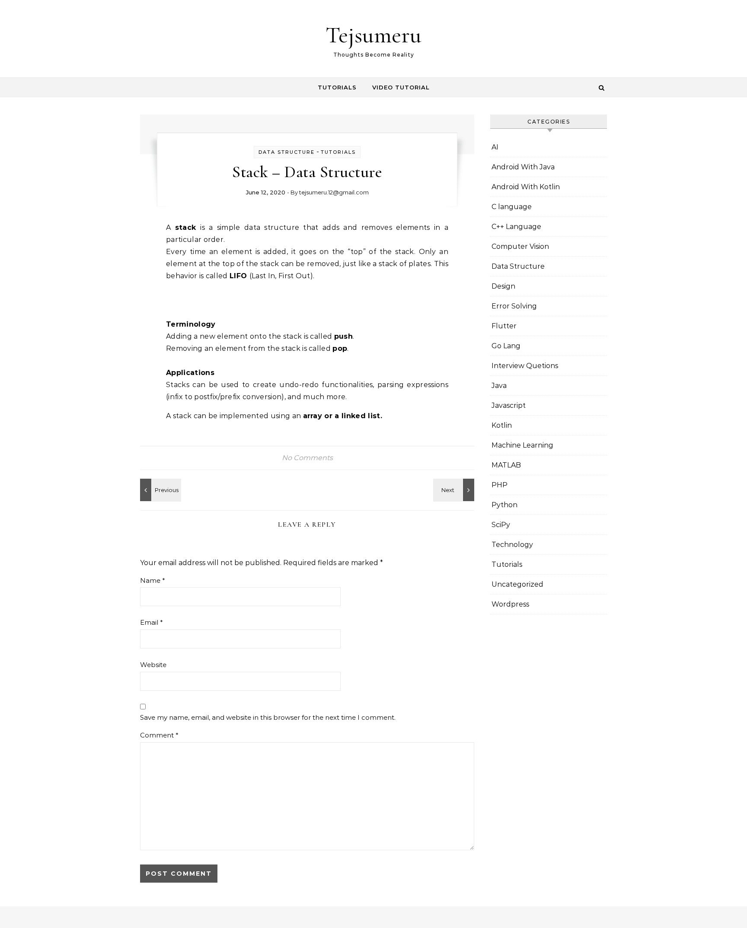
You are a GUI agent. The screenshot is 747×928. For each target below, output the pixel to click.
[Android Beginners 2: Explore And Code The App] (454, 490)
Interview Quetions (525, 366)
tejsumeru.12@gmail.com (334, 192)
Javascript (509, 405)
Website (153, 665)
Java (499, 385)
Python (504, 505)
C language (512, 207)
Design (503, 286)
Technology (512, 544)
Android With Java (523, 167)
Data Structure (287, 152)
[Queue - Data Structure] (159, 490)
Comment (159, 735)
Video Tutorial (401, 87)
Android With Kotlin (526, 187)
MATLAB (506, 465)
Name (152, 580)
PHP (500, 485)
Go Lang (506, 346)
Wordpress (510, 604)
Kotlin (502, 425)
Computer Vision (520, 246)
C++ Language (516, 226)
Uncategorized (517, 584)
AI (495, 147)
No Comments (307, 458)
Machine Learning (522, 445)
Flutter (504, 326)
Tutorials (337, 87)
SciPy (501, 525)
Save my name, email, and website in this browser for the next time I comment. (268, 717)
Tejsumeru (373, 35)
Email (151, 622)
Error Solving (514, 306)
